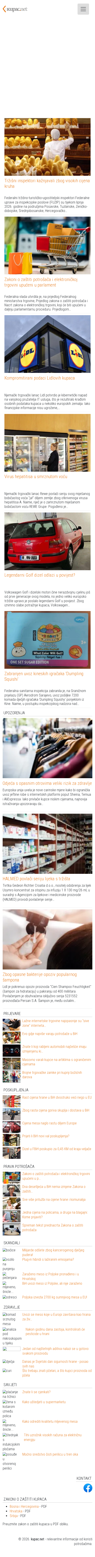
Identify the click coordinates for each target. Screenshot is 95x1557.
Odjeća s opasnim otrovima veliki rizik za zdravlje (47, 783)
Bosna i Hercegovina (24, 1506)
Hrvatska (16, 1511)
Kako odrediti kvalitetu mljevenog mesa (50, 1421)
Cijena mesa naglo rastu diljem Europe (49, 1123)
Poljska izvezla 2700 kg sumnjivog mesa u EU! (54, 1297)
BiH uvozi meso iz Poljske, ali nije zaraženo (52, 1283)
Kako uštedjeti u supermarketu (44, 1402)
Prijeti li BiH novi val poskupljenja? (45, 1136)
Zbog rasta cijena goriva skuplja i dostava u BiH (55, 1110)
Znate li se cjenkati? (36, 1392)
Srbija (14, 1516)
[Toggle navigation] (83, 9)
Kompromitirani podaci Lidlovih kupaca (39, 378)
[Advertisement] (47, 68)
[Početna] (18, 9)
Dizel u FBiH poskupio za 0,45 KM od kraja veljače (56, 1149)
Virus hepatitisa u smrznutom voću (35, 476)
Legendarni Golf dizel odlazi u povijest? (39, 575)
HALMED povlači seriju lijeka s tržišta (36, 878)
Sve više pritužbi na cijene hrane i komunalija (54, 1199)
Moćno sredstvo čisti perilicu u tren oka (50, 1454)
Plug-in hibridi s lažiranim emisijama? (48, 1259)
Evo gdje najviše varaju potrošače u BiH (49, 1034)
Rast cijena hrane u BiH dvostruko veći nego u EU (57, 1097)
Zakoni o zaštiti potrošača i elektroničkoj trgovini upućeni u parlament (41, 282)
